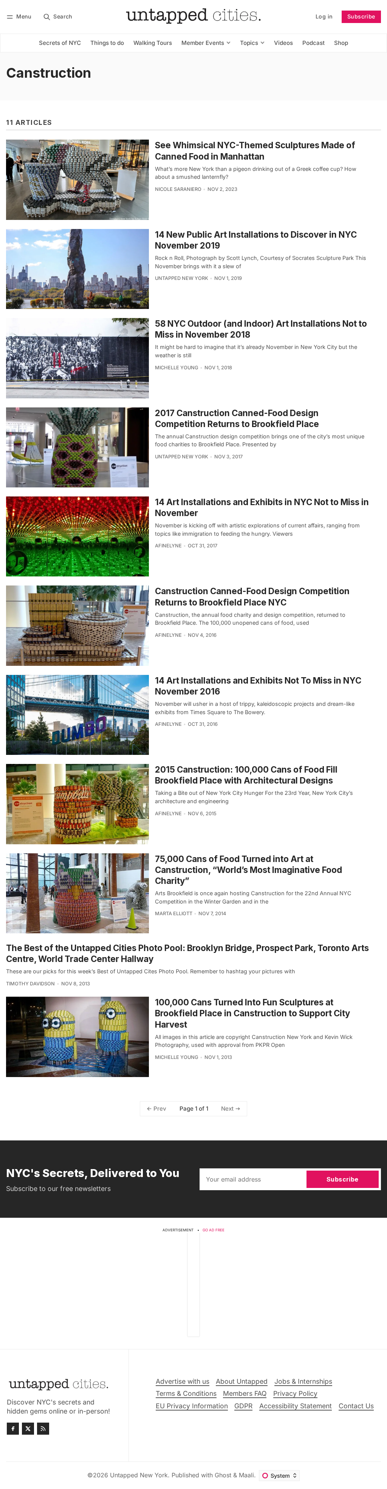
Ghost (223, 1475)
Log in (324, 16)
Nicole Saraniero (178, 189)
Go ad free (213, 1230)
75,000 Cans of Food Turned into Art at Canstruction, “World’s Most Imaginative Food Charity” (248, 870)
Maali (246, 1475)
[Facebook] (13, 1429)
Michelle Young (176, 367)
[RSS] (43, 1429)
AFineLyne (168, 546)
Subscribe (361, 16)
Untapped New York (181, 278)
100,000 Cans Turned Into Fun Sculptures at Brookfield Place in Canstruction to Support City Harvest (252, 1013)
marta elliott (173, 913)
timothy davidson (30, 984)
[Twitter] (28, 1429)
